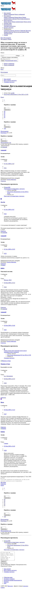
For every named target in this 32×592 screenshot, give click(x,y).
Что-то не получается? (20, 32)
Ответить (3, 181)
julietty (3, 268)
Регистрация (4, 72)
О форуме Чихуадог (25, 30)
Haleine (3, 431)
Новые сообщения (9, 14)
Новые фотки (18, 17)
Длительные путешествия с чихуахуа (14, 188)
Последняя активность (23, 19)
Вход (2, 69)
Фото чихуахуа (8, 20)
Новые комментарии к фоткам (15, 18)
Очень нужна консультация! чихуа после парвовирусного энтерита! (15, 351)
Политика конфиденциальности (13, 580)
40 (4, 113)
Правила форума (8, 32)
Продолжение (4, 131)
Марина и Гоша (5, 364)
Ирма (2, 402)
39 (4, 111)
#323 (5, 253)
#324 (5, 287)
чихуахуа (25, 586)
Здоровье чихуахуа (9, 358)
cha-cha (3, 202)
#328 (5, 450)
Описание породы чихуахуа (11, 30)
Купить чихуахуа (8, 27)
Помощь (6, 581)
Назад (2, 97)
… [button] (4, 101)
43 (4, 117)
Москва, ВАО (8, 280)
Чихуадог (10, 586)
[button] (2, 5)
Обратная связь (8, 577)
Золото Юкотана (11, 179)
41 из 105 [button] (9, 132)
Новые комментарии (17, 21)
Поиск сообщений (19, 14)
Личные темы (8, 23)
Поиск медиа (27, 21)
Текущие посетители (10, 26)
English (6, 35)
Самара (6, 443)
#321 (5, 168)
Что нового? (7, 16)
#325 (5, 329)
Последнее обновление (16, 94)
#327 (5, 414)
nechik (12, 93)
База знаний (7, 13)
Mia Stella (3, 482)
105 (5, 128)
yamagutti (3, 150)
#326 (5, 383)
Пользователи (8, 24)
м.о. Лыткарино (8, 376)
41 (4, 114)
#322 (5, 213)
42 (4, 115)
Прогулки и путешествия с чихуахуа (14, 196)
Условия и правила (9, 579)
